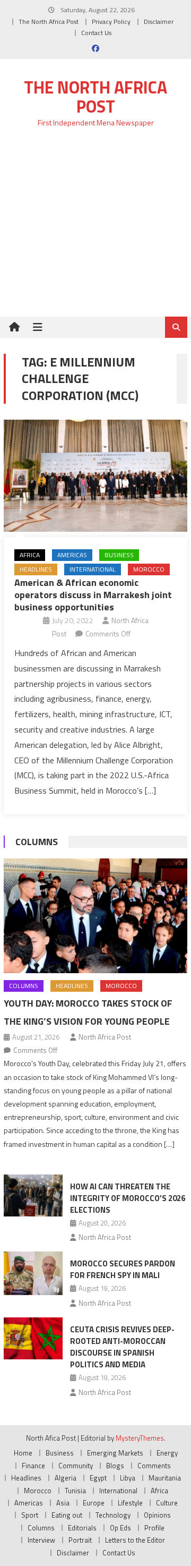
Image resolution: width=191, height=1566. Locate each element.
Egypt (98, 1478)
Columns (36, 842)
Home (23, 1453)
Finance (33, 1465)
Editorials (82, 1527)
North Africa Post (105, 1037)
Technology (113, 1515)
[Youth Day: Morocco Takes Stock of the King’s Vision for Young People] (95, 915)
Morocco (148, 569)
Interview (41, 1540)
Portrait (80, 1540)
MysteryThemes (140, 1438)
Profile (154, 1527)
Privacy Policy (111, 21)
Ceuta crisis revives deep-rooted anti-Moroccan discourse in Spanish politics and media (122, 1347)
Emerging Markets (115, 1453)
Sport (29, 1515)
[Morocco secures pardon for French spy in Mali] (33, 1273)
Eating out (66, 1515)
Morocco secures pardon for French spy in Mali (122, 1269)
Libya (127, 1478)
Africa (30, 555)
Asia (63, 1502)
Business (119, 555)
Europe (94, 1502)
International (93, 569)
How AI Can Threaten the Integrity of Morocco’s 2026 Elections (127, 1198)
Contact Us (96, 33)
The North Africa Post (49, 21)
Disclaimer (158, 21)
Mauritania (165, 1478)
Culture (167, 1502)
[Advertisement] (95, 228)
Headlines (36, 569)
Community (75, 1465)
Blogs (115, 1465)
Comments (154, 1465)
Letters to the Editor (135, 1540)
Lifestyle (130, 1502)
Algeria (65, 1478)
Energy (167, 1453)
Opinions (157, 1515)
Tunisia (75, 1490)
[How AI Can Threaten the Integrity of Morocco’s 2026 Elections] (33, 1195)
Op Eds (120, 1527)
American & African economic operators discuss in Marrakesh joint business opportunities (93, 595)
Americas (72, 555)
